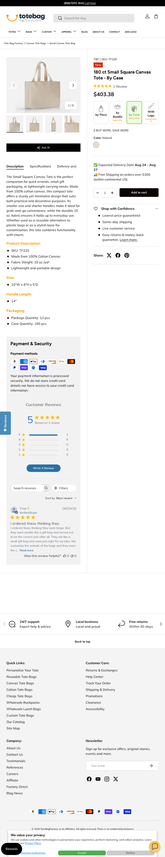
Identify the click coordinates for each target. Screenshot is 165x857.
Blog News (14, 793)
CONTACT (114, 31)
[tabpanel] (43, 250)
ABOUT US (98, 31)
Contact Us (14, 754)
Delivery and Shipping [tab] (74, 166)
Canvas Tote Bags (36, 43)
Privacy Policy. (33, 843)
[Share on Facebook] (117, 255)
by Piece (101, 114)
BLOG (84, 31)
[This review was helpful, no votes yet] (64, 556)
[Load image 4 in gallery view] (72, 124)
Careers (12, 773)
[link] (147, 16)
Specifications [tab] (40, 166)
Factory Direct (17, 786)
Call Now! (90, 3)
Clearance (93, 702)
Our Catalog (15, 722)
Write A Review (43, 468)
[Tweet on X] (109, 255)
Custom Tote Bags (20, 715)
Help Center (94, 676)
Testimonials (15, 760)
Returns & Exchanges (102, 670)
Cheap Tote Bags (19, 696)
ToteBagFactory (49, 828)
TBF (96, 59)
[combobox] (93, 18)
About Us (13, 748)
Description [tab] (15, 166)
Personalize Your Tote (22, 670)
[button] (155, 847)
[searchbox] (26, 488)
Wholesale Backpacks (23, 702)
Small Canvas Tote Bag (62, 43)
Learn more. (129, 240)
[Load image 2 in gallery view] (34, 124)
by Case (134, 116)
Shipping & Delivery (100, 689)
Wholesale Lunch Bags (23, 709)
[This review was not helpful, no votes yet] (72, 556)
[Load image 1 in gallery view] (14, 124)
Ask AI (45, 147)
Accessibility (95, 709)
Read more (27, 550)
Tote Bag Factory (13, 43)
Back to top (82, 641)
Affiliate (12, 780)
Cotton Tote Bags (19, 690)
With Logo (151, 116)
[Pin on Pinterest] (126, 255)
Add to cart (139, 192)
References (14, 767)
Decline (130, 852)
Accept (82, 852)
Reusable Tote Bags (21, 677)
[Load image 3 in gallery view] (53, 124)
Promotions (94, 696)
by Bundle (117, 116)
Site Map (13, 728)
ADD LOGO (131, 31)
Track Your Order (98, 683)
